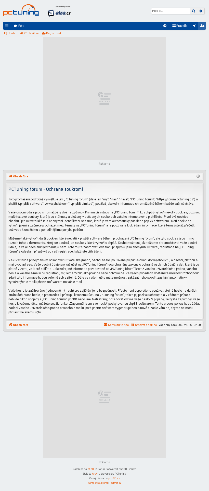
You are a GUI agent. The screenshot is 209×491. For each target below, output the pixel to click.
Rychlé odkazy (8, 27)
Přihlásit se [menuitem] (195, 27)
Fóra (21, 26)
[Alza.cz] (59, 11)
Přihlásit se (31, 33)
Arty (94, 473)
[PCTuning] (21, 10)
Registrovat (53, 33)
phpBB (91, 469)
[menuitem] (165, 26)
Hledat (12, 33)
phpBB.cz (114, 478)
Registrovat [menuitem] (203, 27)
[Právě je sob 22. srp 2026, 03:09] (198, 176)
